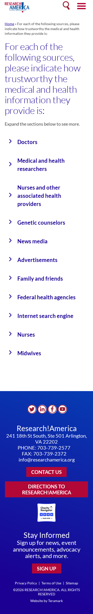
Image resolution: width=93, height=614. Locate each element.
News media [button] (32, 241)
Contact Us (46, 472)
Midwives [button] (29, 353)
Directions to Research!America (46, 489)
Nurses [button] (26, 334)
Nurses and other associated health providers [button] (39, 195)
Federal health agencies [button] (46, 297)
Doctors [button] (27, 142)
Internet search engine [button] (45, 315)
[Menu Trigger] (81, 5)
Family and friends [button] (40, 278)
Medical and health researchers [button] (41, 164)
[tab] (46, 142)
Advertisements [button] (37, 259)
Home (9, 24)
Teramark (55, 601)
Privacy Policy (26, 583)
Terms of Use (51, 583)
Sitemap (72, 583)
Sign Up (46, 568)
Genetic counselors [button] (41, 222)
